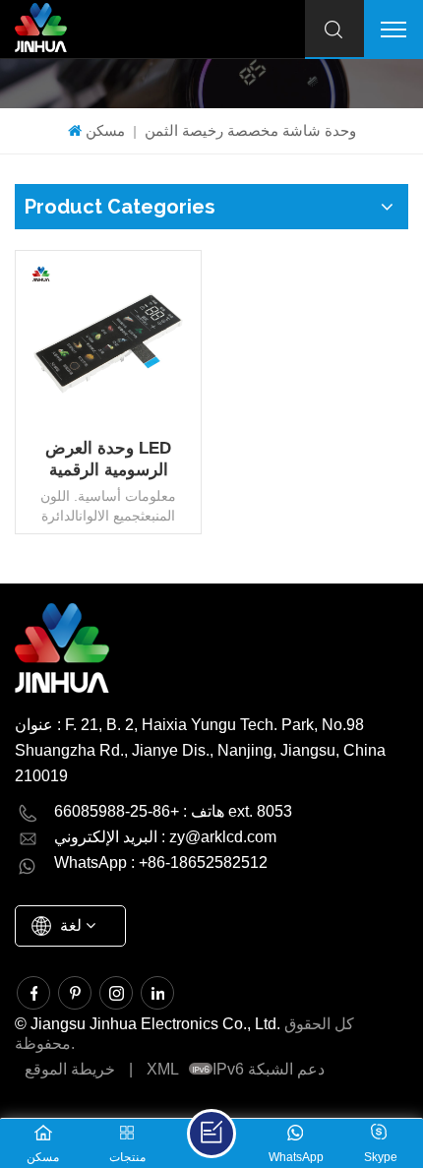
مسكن (105, 130)
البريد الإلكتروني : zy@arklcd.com (165, 837)
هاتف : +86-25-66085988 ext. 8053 (173, 811)
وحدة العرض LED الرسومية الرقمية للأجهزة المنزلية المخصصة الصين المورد (108, 460)
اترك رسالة (211, 1133)
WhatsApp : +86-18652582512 (161, 862)
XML (163, 1069)
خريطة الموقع (70, 1069)
